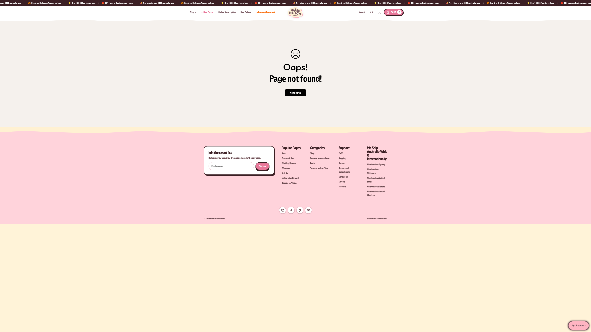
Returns (342, 163)
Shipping (342, 158)
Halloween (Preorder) (265, 12)
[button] (393, 12)
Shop (192, 12)
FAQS (341, 153)
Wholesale (286, 168)
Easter (312, 163)
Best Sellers (246, 12)
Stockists (342, 186)
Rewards (362, 12)
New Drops (208, 12)
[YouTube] (308, 210)
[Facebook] (299, 210)
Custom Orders (288, 158)
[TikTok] (291, 210)
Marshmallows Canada (376, 186)
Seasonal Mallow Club (319, 168)
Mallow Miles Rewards (290, 178)
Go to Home (295, 92)
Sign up (262, 166)
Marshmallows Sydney (376, 164)
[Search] (371, 12)
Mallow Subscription (227, 12)
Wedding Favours (289, 163)
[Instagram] (282, 210)
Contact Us (343, 176)
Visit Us (285, 173)
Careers (342, 181)
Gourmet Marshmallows (320, 158)
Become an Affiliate (289, 183)
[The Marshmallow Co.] (295, 12)
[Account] (379, 12)
